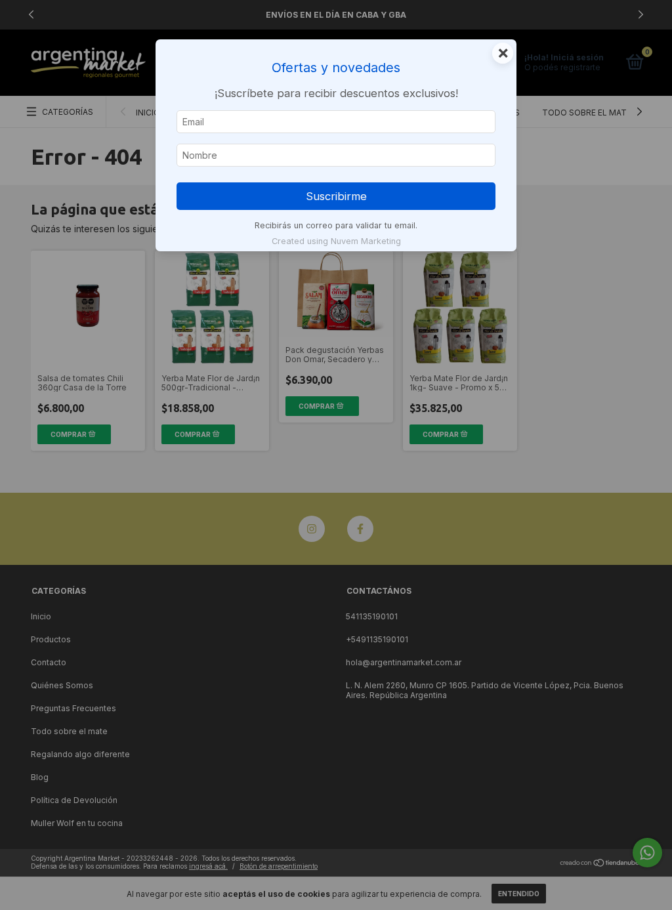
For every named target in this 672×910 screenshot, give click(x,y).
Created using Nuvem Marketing (336, 241)
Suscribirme (336, 196)
